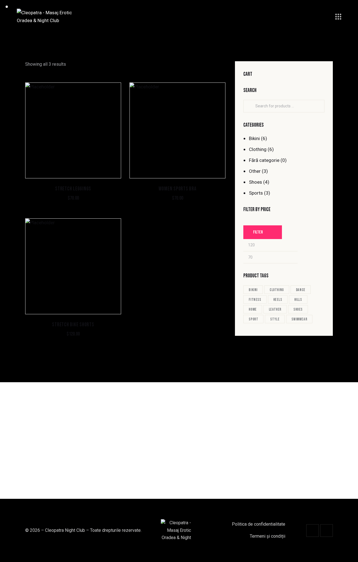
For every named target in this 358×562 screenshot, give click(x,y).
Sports (256, 193)
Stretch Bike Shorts (73, 325)
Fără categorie (264, 160)
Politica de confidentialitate (258, 524)
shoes (298, 309)
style (274, 319)
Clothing (258, 149)
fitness (255, 299)
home (252, 309)
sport (253, 319)
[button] (65, 130)
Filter (258, 232)
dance (300, 289)
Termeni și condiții (267, 536)
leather (275, 309)
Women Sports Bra (178, 189)
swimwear (299, 319)
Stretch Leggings (73, 189)
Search (250, 106)
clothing (277, 289)
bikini (253, 289)
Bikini (254, 138)
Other (255, 171)
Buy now (73, 203)
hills (298, 299)
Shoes (255, 182)
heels (277, 299)
